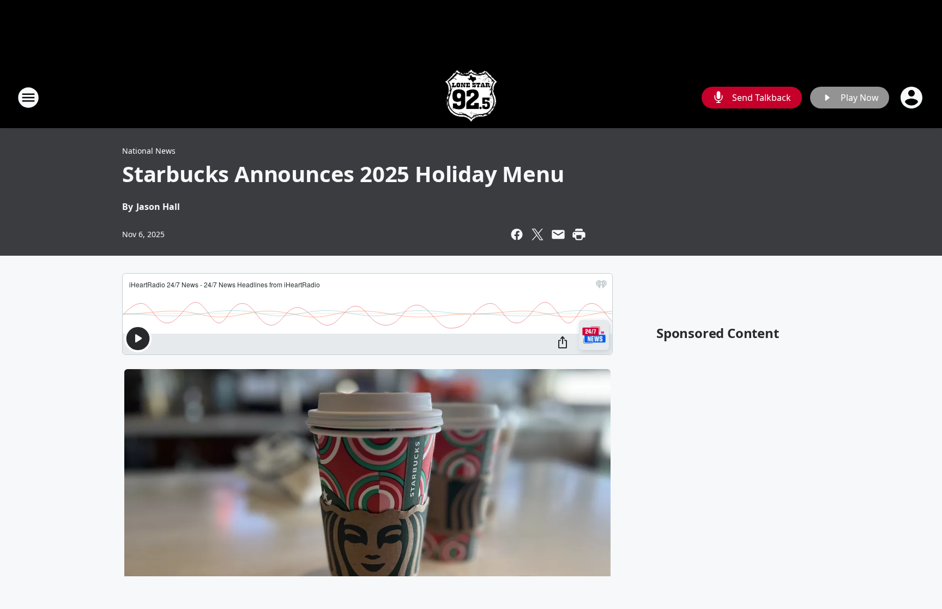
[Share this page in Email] (558, 234)
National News (149, 151)
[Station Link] (471, 97)
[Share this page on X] (537, 234)
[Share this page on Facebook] (516, 234)
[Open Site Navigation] (28, 97)
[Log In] (913, 97)
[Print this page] (579, 234)
